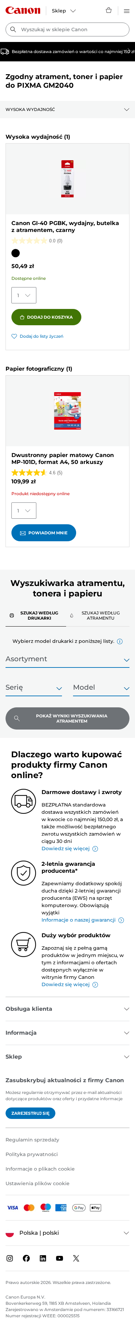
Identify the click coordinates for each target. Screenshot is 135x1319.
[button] (120, 641)
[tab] (36, 615)
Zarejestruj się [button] (30, 1113)
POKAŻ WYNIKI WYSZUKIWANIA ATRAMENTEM (71, 718)
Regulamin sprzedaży (32, 1140)
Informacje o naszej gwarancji (79, 920)
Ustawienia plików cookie (38, 1183)
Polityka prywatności (32, 1154)
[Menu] (126, 10)
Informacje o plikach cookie (40, 1169)
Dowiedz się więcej (66, 848)
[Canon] (23, 10)
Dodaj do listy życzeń (41, 336)
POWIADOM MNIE (48, 532)
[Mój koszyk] (109, 10)
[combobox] (67, 29)
